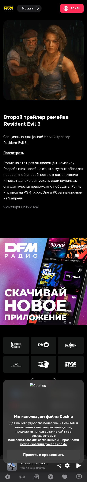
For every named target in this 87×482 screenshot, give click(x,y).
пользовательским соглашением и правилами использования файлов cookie (43, 442)
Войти (75, 8)
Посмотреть (13, 153)
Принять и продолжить (43, 455)
